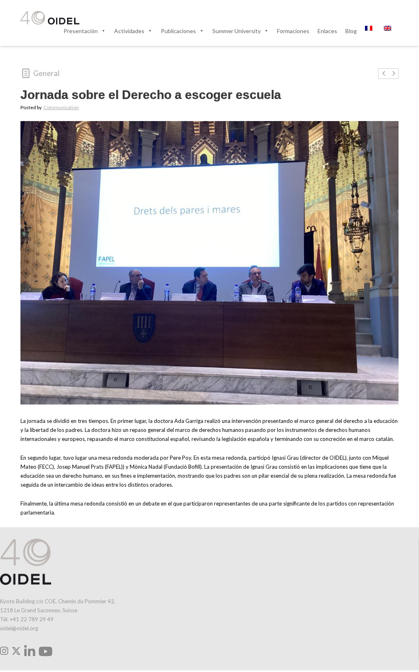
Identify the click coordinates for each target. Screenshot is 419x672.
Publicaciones (178, 30)
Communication (61, 107)
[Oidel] (49, 18)
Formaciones (293, 30)
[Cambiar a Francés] (370, 31)
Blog (351, 30)
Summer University (236, 30)
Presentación (80, 30)
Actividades (129, 30)
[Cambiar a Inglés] (389, 31)
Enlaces (327, 30)
